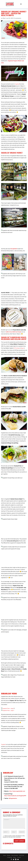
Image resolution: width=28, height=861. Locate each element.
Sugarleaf (17, 84)
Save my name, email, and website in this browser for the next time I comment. (14, 836)
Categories (9, 857)
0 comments (17, 18)
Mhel (4, 18)
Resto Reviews (14, 855)
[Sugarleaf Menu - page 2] (7, 710)
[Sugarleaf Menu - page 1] (7, 708)
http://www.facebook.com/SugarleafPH (15, 795)
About (14, 857)
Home (4, 855)
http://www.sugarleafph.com (17, 791)
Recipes (8, 855)
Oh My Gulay (16, 348)
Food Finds (21, 855)
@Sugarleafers (13, 798)
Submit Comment (19, 841)
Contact (19, 857)
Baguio (22, 348)
